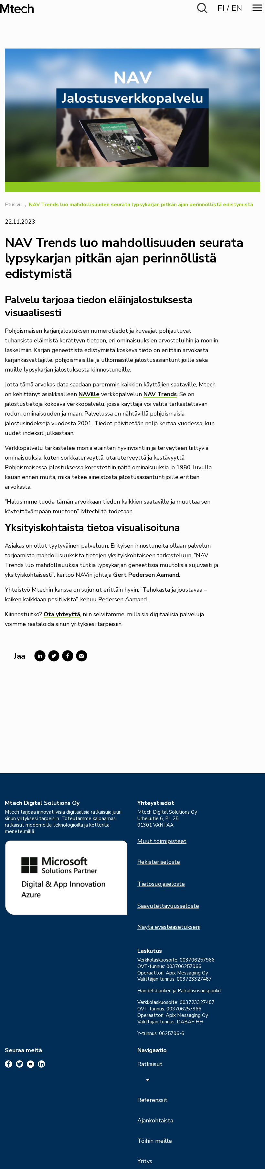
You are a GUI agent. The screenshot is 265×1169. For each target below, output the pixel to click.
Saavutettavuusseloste (168, 906)
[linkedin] (41, 1064)
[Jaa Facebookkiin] (66, 656)
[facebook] (8, 1064)
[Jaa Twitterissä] (52, 656)
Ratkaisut (150, 1064)
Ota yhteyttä (62, 614)
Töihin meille (154, 1141)
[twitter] (19, 1064)
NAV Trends (160, 394)
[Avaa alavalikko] (147, 1079)
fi (220, 8)
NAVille (89, 394)
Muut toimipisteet (161, 841)
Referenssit (152, 1100)
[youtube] (30, 1064)
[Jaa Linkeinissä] (39, 656)
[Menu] (257, 8)
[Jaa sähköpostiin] (80, 656)
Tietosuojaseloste (161, 884)
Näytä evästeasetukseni (168, 927)
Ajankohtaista (155, 1120)
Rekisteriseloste (158, 862)
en (237, 8)
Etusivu (13, 204)
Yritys (144, 1161)
